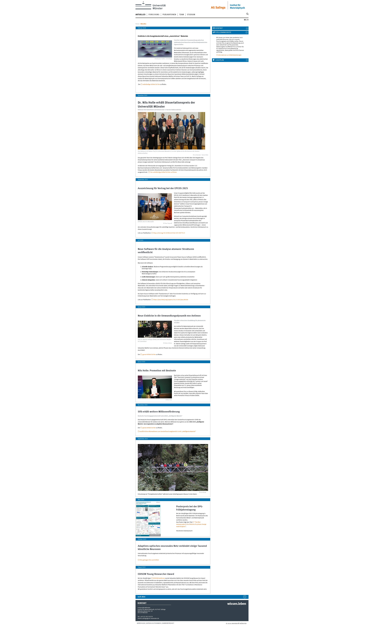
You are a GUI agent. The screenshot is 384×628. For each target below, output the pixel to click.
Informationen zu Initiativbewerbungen (229, 55)
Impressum (141, 623)
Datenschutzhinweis (153, 623)
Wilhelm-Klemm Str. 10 (145, 611)
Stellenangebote (223, 32)
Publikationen (169, 15)
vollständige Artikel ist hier (151, 84)
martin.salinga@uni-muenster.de (148, 618)
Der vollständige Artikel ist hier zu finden (163, 172)
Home (137, 24)
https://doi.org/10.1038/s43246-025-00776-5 (169, 233)
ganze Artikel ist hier (149, 354)
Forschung (153, 15)
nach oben (141, 597)
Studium (191, 15)
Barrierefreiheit (168, 623)
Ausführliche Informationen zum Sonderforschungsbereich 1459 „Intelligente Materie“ (168, 431)
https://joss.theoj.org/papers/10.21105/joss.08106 (170, 300)
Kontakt (219, 28)
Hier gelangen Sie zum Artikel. (149, 560)
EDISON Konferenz (159, 578)
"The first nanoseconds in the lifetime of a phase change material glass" (191, 524)
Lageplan (219, 60)
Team (181, 15)
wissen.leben (236, 604)
